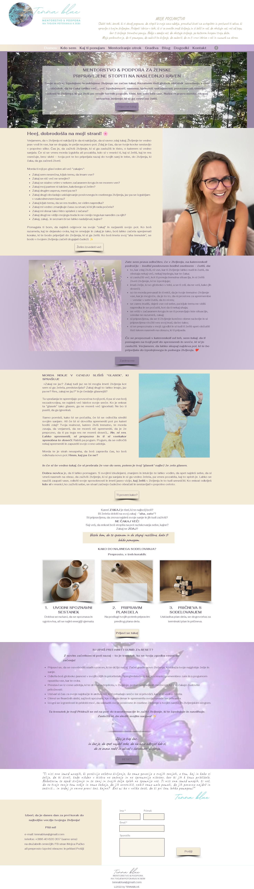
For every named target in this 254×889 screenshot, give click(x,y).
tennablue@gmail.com (49, 834)
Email (122, 822)
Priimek (148, 810)
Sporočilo (125, 835)
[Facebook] (216, 48)
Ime (122, 810)
